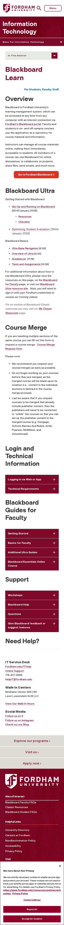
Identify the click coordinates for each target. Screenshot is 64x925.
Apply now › (32, 763)
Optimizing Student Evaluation (31, 229)
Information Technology (19, 27)
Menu (52, 8)
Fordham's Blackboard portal (23, 124)
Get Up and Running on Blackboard (33, 206)
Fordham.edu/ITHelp (18, 666)
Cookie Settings (32, 900)
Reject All (32, 909)
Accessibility (13, 845)
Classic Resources (16, 807)
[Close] (60, 866)
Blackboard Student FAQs (21, 812)
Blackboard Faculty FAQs (20, 802)
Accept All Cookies (32, 919)
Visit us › (32, 752)
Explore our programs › (32, 741)
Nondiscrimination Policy (20, 840)
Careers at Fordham (17, 835)
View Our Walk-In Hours (19, 703)
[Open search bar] (40, 8)
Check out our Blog (17, 724)
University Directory (17, 830)
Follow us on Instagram (19, 720)
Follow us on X (14, 716)
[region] (32, 893)
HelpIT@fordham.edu (18, 679)
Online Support (14, 670)
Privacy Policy (13, 851)
